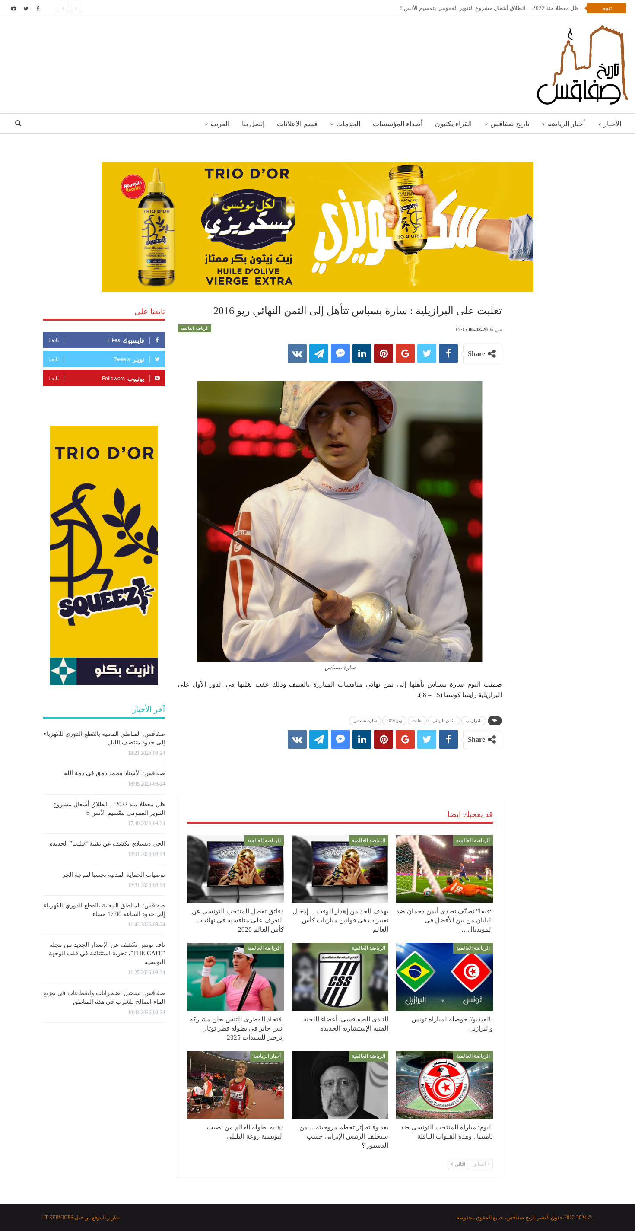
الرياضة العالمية (195, 328)
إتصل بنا (253, 123)
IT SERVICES (58, 1218)
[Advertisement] (340, 765)
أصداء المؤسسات (397, 123)
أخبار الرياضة (566, 123)
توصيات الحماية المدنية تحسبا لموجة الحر (113, 875)
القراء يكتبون (453, 123)
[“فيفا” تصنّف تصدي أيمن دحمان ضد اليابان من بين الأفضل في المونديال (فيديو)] (444, 869)
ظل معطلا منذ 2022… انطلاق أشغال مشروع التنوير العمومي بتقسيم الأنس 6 (489, 8)
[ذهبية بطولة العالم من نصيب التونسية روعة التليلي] (235, 1085)
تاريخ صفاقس (509, 123)
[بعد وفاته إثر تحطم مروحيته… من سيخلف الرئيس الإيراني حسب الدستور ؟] (340, 1085)
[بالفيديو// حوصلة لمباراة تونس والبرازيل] (444, 977)
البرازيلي (474, 720)
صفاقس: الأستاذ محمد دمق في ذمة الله (114, 773)
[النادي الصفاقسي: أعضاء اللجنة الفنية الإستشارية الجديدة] (340, 977)
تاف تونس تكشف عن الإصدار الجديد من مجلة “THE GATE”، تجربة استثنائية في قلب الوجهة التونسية (107, 953)
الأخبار (612, 123)
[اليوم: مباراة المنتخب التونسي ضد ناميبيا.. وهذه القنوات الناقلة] (444, 1085)
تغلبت (417, 720)
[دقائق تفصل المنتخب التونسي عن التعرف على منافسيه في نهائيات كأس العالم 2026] (235, 869)
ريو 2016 (394, 720)
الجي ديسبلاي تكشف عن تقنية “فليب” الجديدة (107, 843)
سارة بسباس (365, 720)
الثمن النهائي (444, 720)
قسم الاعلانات (297, 123)
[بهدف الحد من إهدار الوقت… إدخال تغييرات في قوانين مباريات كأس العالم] (340, 869)
